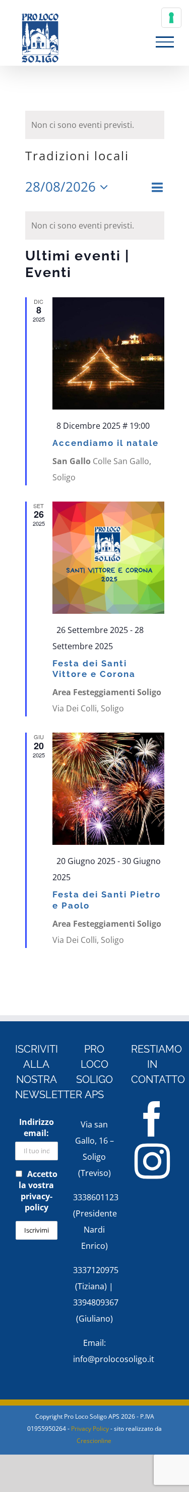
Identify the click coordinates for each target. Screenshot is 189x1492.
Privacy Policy (90, 1428)
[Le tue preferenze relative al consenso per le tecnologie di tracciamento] (171, 17)
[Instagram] (152, 1161)
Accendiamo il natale (105, 443)
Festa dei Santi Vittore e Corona (94, 669)
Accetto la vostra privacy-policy (38, 1190)
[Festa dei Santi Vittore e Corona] (108, 558)
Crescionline (94, 1440)
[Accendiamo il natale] (108, 353)
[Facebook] (152, 1119)
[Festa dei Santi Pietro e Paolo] (108, 789)
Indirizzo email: (36, 1127)
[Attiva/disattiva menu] (165, 42)
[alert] (94, 125)
